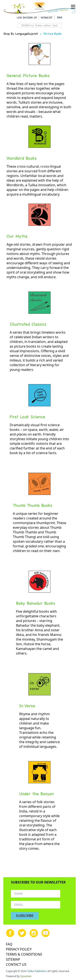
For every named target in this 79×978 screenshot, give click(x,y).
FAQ (9, 944)
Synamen (25, 976)
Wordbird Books (22, 158)
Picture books (53, 34)
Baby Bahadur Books (35, 603)
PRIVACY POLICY (19, 949)
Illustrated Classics (28, 324)
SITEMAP (13, 959)
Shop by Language (15, 34)
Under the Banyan (36, 793)
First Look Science (27, 416)
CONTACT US (16, 964)
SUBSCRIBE (25, 915)
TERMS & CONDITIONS (24, 954)
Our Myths (17, 236)
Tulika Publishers (37, 971)
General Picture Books (28, 75)
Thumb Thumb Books (32, 505)
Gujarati (32, 34)
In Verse (27, 705)
